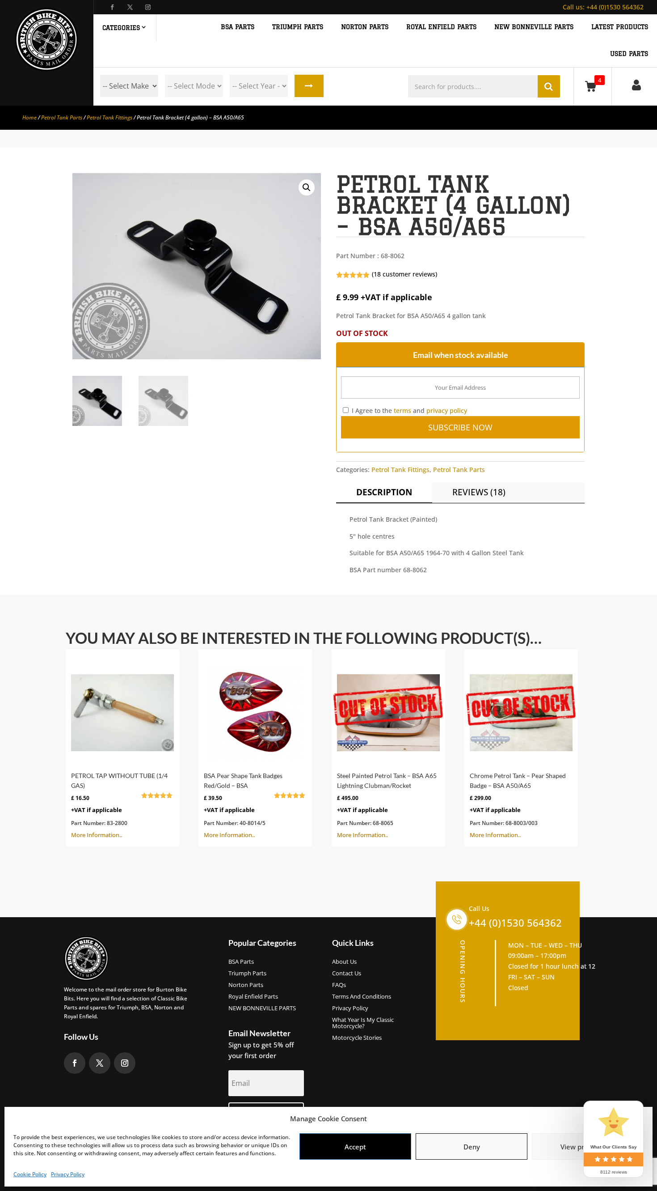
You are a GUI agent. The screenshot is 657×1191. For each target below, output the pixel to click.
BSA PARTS (237, 27)
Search (309, 86)
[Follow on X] (130, 7)
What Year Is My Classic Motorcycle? (363, 1023)
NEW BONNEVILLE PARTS (533, 27)
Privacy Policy (67, 1174)
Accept (355, 1146)
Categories (121, 27)
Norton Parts (245, 985)
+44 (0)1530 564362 (603, 7)
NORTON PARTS (364, 27)
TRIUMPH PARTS (297, 27)
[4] (592, 86)
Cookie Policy (29, 1174)
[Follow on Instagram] (148, 7)
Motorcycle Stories (357, 1038)
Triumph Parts (247, 973)
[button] (307, 187)
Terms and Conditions (361, 996)
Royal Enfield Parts (253, 996)
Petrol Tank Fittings (109, 117)
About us (344, 962)
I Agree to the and (408, 410)
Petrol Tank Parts (61, 117)
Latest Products (619, 27)
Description (384, 492)
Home (29, 117)
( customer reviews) (404, 274)
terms (402, 410)
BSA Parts (241, 962)
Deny (471, 1146)
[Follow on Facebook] (112, 7)
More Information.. (119, 805)
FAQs (339, 985)
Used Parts (629, 54)
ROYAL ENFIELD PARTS (441, 27)
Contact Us (346, 973)
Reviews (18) (478, 492)
